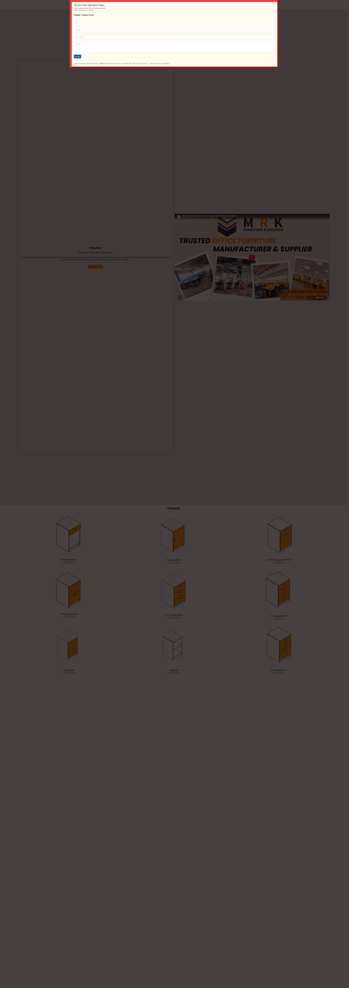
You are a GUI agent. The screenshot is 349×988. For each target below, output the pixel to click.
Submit (77, 56)
